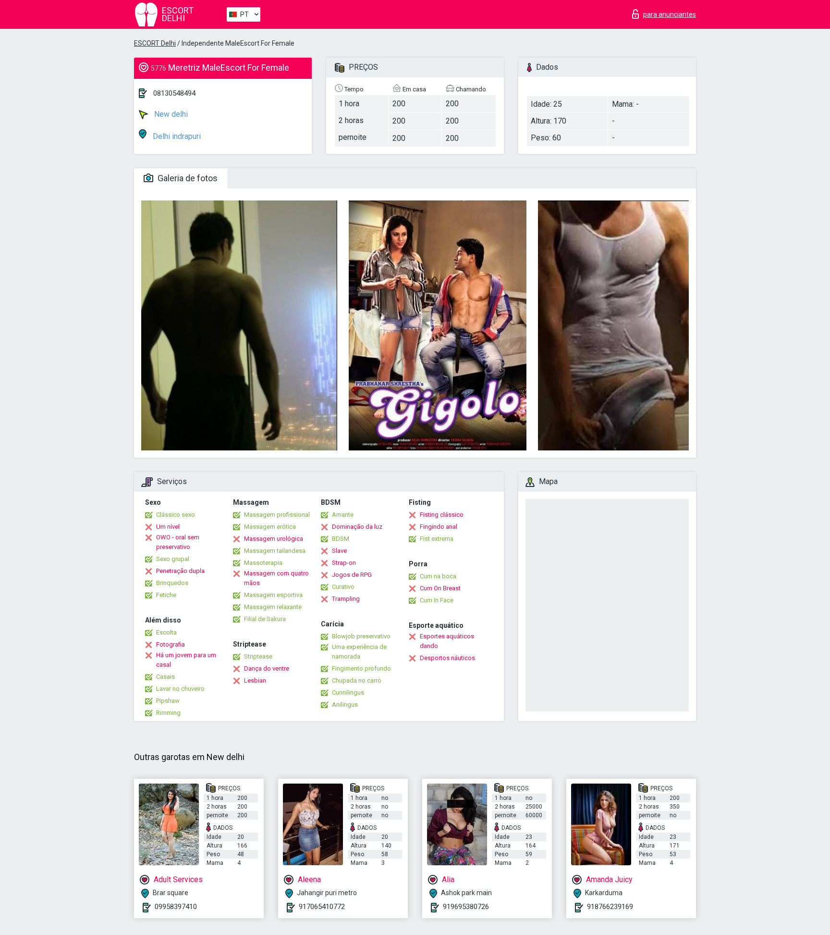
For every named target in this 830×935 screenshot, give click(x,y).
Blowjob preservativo (361, 636)
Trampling (346, 598)
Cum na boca (438, 576)
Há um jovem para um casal (186, 659)
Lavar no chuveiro (180, 688)
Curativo (343, 586)
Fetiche (166, 594)
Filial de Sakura (265, 619)
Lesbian (255, 680)
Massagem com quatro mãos (276, 578)
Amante (343, 514)
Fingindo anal (438, 526)
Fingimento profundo (361, 668)
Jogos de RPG (352, 574)
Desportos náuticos (447, 657)
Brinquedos (172, 582)
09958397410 (176, 906)
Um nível (168, 526)
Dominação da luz (357, 526)
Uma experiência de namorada (359, 651)
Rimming (168, 712)
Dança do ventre (266, 668)
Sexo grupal (172, 558)
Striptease (258, 656)
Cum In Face (436, 600)
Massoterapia (263, 562)
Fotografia (170, 644)
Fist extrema (436, 538)
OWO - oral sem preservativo (177, 542)
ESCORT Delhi (155, 43)
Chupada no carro (356, 680)
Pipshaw (168, 700)
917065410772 (322, 906)
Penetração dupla (180, 570)
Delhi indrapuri (176, 136)
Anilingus (345, 704)
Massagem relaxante (273, 607)
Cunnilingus (348, 692)
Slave (339, 550)
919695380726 (466, 906)
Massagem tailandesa (274, 550)
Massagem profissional (277, 514)
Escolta (166, 632)
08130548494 (174, 93)
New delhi (170, 114)
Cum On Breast (440, 588)
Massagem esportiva (273, 594)
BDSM (340, 538)
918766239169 (610, 906)
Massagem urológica (273, 538)
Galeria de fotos (187, 178)
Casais (165, 676)
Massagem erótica (270, 526)
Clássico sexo (175, 514)
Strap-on (344, 562)
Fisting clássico (442, 514)
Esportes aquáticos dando (447, 641)
